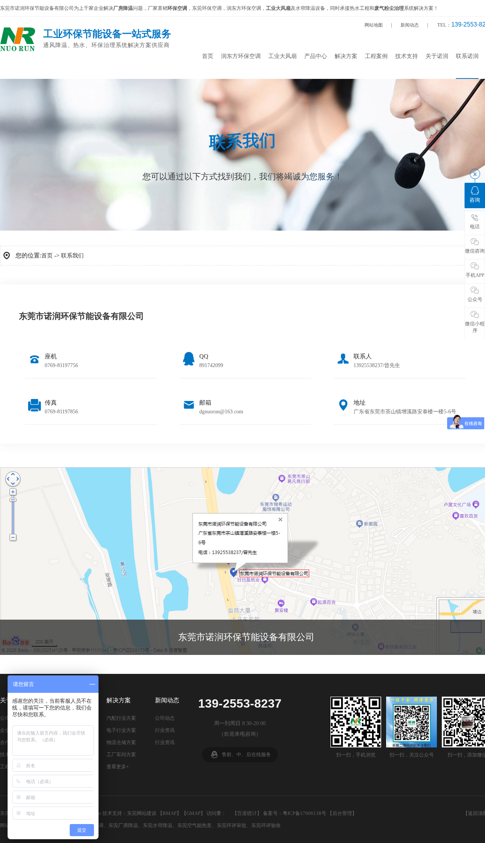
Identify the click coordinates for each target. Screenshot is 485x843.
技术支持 (406, 56)
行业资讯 (165, 730)
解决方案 (346, 56)
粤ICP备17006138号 (304, 813)
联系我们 (72, 256)
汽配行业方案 (121, 718)
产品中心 (315, 56)
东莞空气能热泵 (194, 825)
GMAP (193, 813)
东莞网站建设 (141, 813)
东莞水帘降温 (157, 825)
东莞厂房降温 (123, 825)
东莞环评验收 (266, 825)
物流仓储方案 (121, 742)
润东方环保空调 (241, 56)
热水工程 (359, 8)
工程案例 (376, 56)
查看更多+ (117, 766)
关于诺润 (437, 56)
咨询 (474, 200)
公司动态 (165, 718)
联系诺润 (467, 56)
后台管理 (342, 813)
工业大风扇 (282, 56)
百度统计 (247, 813)
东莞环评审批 (231, 825)
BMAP (170, 813)
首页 (207, 56)
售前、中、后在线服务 (246, 754)
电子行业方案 (121, 730)
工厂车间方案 (121, 754)
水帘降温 (305, 8)
